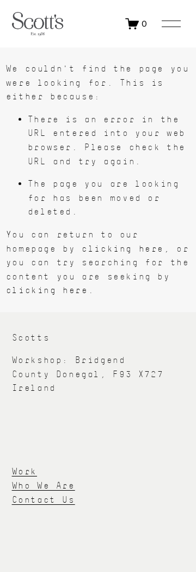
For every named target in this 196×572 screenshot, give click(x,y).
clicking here (123, 248)
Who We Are (43, 485)
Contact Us (43, 499)
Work (24, 471)
